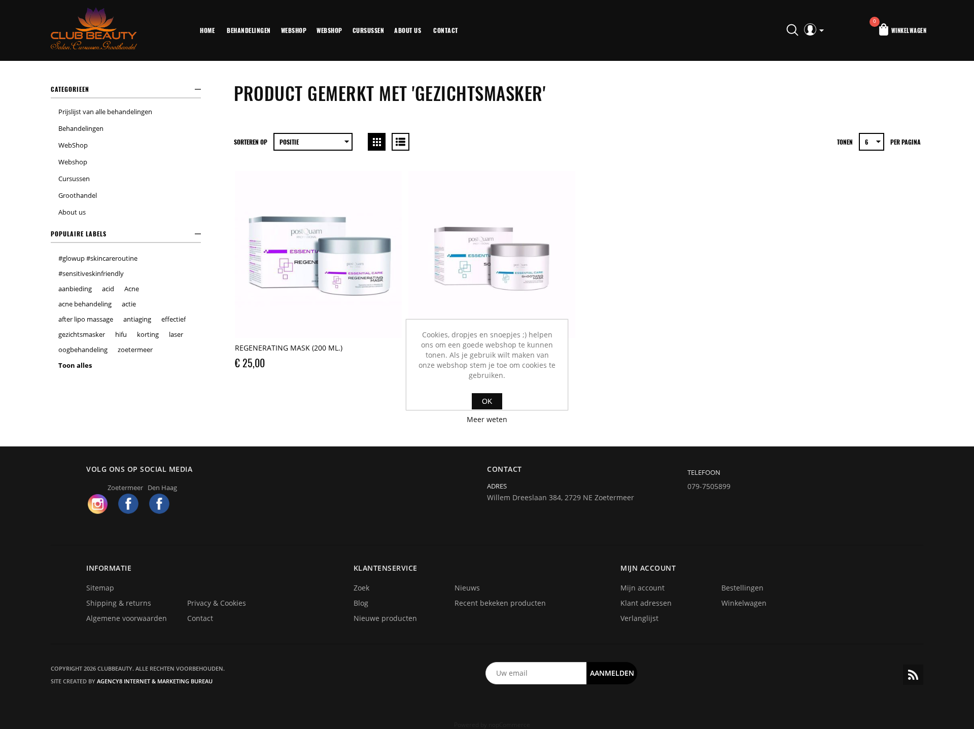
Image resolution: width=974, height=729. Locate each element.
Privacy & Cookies (216, 603)
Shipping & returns (118, 603)
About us (407, 30)
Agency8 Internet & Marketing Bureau (155, 681)
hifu (121, 334)
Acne (131, 288)
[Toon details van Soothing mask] (491, 254)
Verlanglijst (639, 618)
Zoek (361, 588)
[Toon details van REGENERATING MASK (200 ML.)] (318, 254)
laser (176, 334)
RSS (913, 675)
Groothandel (77, 195)
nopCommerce (509, 724)
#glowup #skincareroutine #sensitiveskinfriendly (97, 266)
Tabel (377, 142)
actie (129, 303)
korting (148, 334)
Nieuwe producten (385, 618)
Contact (445, 30)
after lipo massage (85, 319)
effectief (173, 319)
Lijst (400, 142)
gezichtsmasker (81, 334)
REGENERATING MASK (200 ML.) (288, 348)
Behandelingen (249, 30)
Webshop (329, 30)
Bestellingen (742, 588)
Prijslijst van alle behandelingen (105, 111)
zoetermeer (135, 349)
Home (207, 30)
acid (108, 288)
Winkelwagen (744, 603)
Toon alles (75, 365)
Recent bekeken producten (500, 603)
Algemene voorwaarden (126, 618)
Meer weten (487, 419)
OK (487, 401)
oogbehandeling (83, 349)
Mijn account (642, 588)
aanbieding (75, 288)
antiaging (137, 319)
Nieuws (467, 588)
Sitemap (100, 588)
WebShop (294, 30)
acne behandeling (85, 303)
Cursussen (369, 30)
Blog (361, 603)
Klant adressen (646, 603)
